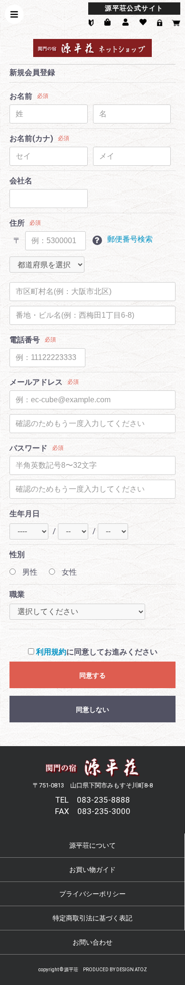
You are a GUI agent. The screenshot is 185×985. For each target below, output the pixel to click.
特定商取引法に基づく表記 (92, 918)
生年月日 (24, 513)
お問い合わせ (92, 942)
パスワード (28, 448)
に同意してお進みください (96, 651)
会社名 (20, 180)
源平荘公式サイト (134, 8)
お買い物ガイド (92, 869)
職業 (17, 594)
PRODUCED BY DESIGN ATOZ (115, 969)
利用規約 (51, 651)
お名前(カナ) (31, 138)
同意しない (92, 709)
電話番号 (24, 339)
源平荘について (92, 845)
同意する (92, 675)
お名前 (20, 96)
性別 (17, 554)
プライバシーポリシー (92, 894)
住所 (17, 222)
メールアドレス (36, 382)
